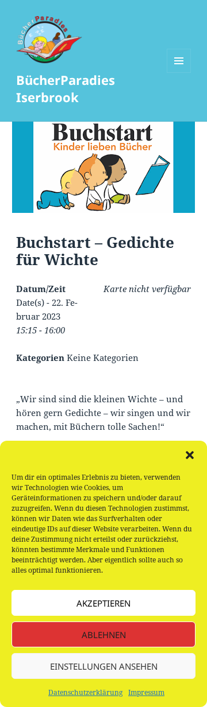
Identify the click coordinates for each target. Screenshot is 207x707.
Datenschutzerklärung (85, 692)
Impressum (146, 692)
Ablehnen (104, 634)
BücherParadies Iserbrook (65, 88)
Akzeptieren (103, 603)
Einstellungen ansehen (104, 666)
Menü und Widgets (179, 72)
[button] (189, 455)
